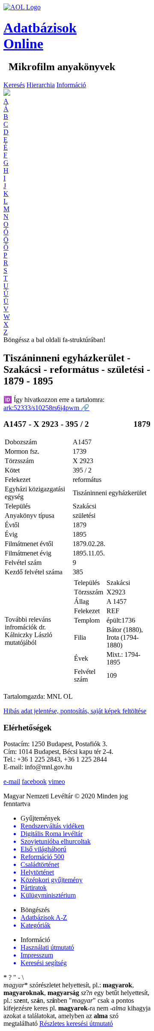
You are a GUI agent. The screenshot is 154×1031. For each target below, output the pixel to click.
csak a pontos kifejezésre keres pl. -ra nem (68, 1004)
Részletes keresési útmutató (76, 1023)
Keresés (14, 85)
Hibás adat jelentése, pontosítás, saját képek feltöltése (74, 711)
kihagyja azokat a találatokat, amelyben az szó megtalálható (77, 1015)
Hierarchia (41, 85)
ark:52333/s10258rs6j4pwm (46, 407)
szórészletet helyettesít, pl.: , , (68, 988)
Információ (71, 85)
